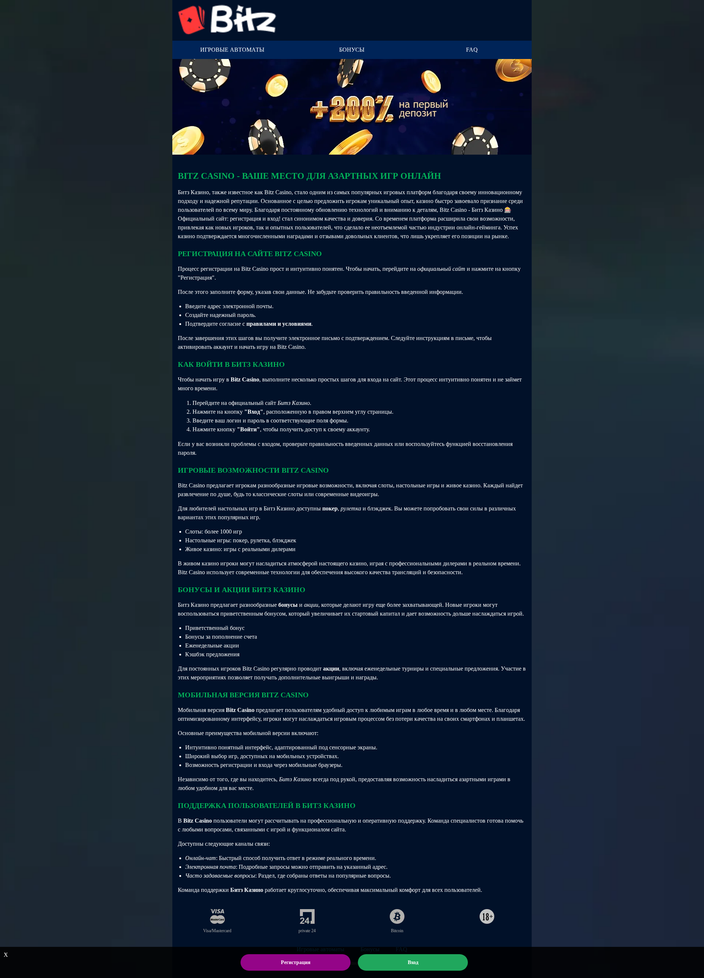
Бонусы (351, 50)
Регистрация (296, 962)
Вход (413, 962)
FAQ (472, 50)
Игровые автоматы (232, 50)
